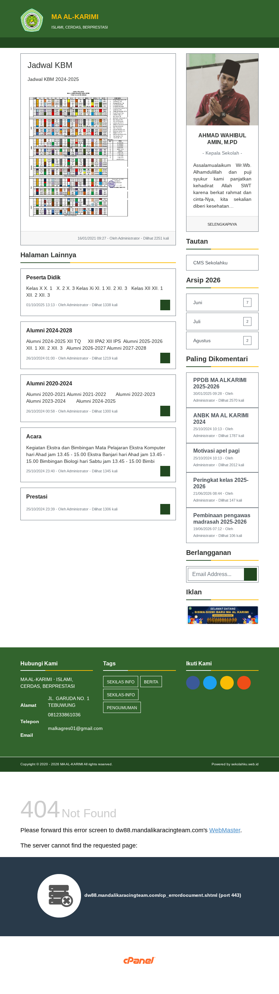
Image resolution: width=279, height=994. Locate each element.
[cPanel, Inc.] (140, 960)
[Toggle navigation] (253, 42)
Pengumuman (122, 707)
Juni (220, 302)
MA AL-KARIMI (71, 764)
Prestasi (36, 497)
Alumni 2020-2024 (49, 383)
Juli (220, 321)
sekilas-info (121, 695)
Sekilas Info (120, 682)
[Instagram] (228, 682)
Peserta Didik (43, 277)
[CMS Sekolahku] (222, 616)
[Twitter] (211, 682)
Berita (151, 682)
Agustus (220, 340)
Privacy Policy (139, 971)
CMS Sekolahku (210, 262)
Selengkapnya (222, 224)
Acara (34, 436)
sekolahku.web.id (245, 764)
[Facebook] (194, 682)
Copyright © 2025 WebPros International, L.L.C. (139, 966)
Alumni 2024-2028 (49, 330)
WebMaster (224, 830)
